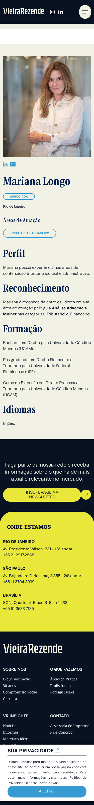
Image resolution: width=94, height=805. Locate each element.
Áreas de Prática (63, 679)
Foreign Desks (62, 692)
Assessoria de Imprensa (69, 726)
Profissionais (60, 686)
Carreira (10, 699)
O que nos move (16, 679)
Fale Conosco (61, 732)
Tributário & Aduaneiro (29, 233)
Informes (10, 732)
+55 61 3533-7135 (18, 609)
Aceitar (47, 791)
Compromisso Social (20, 692)
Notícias (9, 726)
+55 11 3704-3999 (18, 582)
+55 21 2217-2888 (18, 555)
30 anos (9, 686)
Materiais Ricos (15, 739)
